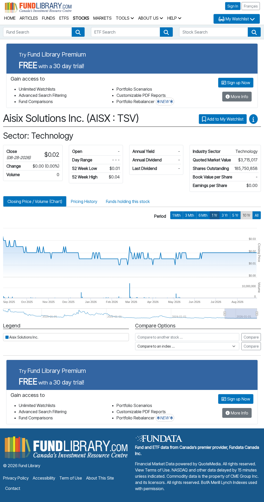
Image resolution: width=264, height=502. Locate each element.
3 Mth (189, 215)
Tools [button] (123, 18)
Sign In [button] (232, 6)
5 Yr (235, 215)
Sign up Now (238, 82)
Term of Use (70, 478)
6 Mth (203, 215)
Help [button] (172, 18)
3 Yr (225, 215)
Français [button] (251, 6)
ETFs (64, 18)
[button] (78, 32)
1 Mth (176, 215)
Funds (48, 18)
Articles (29, 18)
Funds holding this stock (128, 201)
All (257, 215)
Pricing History (84, 201)
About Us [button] (149, 18)
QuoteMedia (209, 463)
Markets (102, 18)
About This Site (100, 478)
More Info (239, 96)
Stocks (81, 18)
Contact (12, 488)
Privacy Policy (16, 478)
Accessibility (44, 478)
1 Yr (214, 215)
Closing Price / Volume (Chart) (34, 201)
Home (9, 18)
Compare (251, 337)
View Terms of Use (152, 470)
